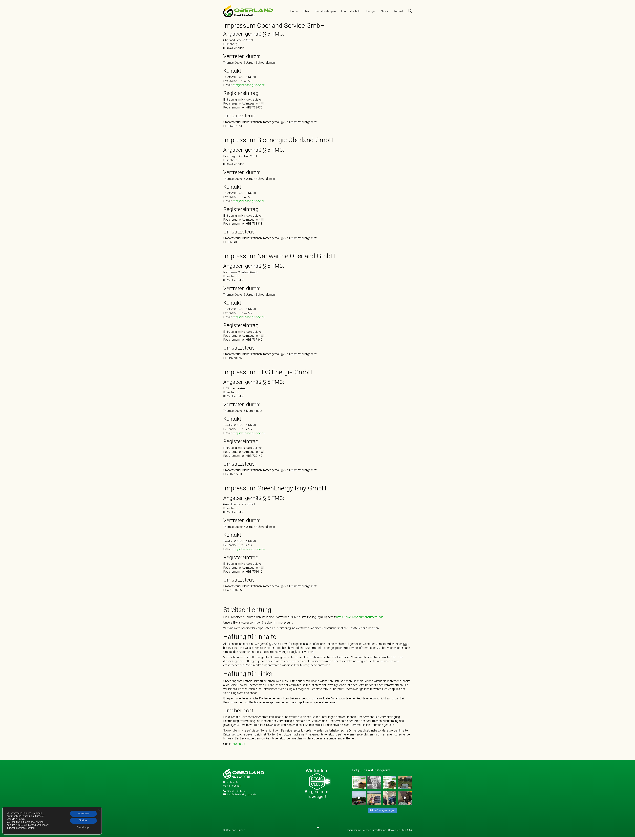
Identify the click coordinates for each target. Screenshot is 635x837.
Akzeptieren (83, 813)
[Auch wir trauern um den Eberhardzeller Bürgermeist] (374, 782)
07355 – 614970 (236, 791)
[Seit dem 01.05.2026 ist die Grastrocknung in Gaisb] (359, 798)
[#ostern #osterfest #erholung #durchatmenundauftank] (374, 798)
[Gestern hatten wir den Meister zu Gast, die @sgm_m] (405, 782)
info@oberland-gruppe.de (248, 85)
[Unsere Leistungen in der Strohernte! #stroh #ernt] (359, 782)
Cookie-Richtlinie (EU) (400, 830)
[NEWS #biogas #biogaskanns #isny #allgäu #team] (405, 798)
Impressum (353, 830)
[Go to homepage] (248, 11)
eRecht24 (239, 744)
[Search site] (410, 11)
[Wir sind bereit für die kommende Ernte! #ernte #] (390, 782)
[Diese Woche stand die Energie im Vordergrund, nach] (390, 798)
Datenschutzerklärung (374, 830)
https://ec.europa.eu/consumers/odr (359, 617)
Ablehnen (83, 820)
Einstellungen (83, 827)
